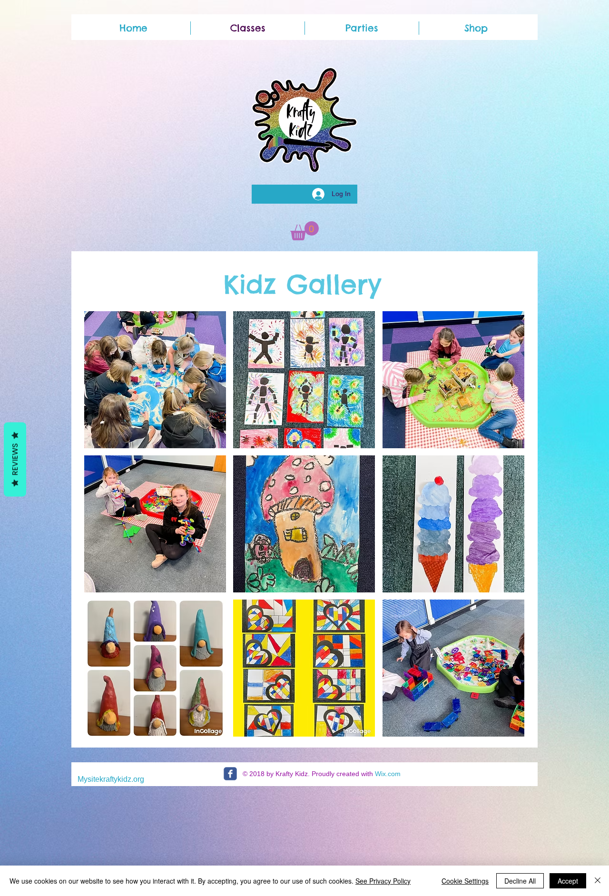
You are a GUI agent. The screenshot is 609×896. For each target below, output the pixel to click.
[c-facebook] (230, 773)
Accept (568, 881)
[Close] (597, 880)
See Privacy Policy (383, 881)
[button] (304, 230)
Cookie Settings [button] (465, 881)
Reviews (15, 459)
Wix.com (388, 774)
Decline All (520, 881)
